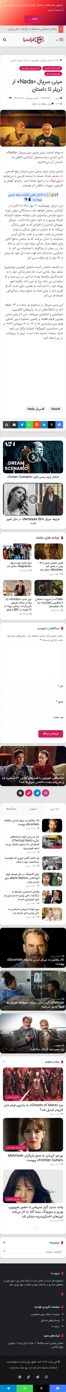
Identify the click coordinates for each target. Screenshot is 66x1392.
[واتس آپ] (29, 424)
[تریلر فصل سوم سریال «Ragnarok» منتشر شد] (17, 551)
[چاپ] (6, 424)
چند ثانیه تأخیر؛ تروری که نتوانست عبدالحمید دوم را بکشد (21, 860)
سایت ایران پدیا (26, 1343)
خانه (57, 60)
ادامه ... (33, 19)
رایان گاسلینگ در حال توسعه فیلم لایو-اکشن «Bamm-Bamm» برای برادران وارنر (22, 878)
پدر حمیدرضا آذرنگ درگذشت (47, 1049)
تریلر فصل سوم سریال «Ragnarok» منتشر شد (19, 565)
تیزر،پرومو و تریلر (53, 74)
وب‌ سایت (58, 717)
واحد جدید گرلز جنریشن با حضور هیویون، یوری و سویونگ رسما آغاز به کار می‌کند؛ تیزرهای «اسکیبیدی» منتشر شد (35, 1211)
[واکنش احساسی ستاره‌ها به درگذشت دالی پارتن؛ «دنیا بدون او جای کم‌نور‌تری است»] (52, 897)
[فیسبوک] (59, 424)
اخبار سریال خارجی (19, 60)
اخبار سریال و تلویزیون (41, 60)
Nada (54, 409)
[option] (33, 766)
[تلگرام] (22, 424)
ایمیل (59, 702)
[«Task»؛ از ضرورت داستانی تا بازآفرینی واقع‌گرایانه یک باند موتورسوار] (48, 588)
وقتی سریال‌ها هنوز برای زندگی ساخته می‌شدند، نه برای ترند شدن (35, 780)
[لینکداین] (44, 424)
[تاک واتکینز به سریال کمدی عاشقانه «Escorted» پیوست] (52, 826)
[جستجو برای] (4, 41)
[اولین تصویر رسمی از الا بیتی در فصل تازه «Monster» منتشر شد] (48, 551)
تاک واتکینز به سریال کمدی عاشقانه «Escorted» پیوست (21, 822)
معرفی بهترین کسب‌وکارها (50, 1343)
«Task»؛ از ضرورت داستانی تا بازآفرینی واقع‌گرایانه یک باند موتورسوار (49, 602)
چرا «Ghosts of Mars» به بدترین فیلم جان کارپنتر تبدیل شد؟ (33, 1107)
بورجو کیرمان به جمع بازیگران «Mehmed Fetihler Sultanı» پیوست (35, 1158)
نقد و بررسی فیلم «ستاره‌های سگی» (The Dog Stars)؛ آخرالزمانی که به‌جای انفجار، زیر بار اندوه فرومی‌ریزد (22, 843)
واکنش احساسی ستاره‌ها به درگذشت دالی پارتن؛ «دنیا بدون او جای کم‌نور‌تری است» (21, 896)
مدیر (57, 98)
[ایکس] (52, 424)
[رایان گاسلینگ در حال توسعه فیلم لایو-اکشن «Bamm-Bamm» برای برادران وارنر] (52, 879)
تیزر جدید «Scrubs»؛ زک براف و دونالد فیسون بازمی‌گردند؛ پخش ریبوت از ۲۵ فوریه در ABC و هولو (18, 604)
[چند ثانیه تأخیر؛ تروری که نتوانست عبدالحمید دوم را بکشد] (52, 863)
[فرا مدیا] (33, 40)
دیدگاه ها (11, 809)
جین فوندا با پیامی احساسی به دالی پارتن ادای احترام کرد (23, 911)
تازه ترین (55, 809)
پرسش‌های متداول (50, 1320)
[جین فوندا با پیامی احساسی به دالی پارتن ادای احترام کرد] (52, 914)
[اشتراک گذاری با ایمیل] (14, 424)
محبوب (33, 809)
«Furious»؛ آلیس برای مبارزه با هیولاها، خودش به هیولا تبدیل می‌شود (35, 1004)
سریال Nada (34, 409)
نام (60, 686)
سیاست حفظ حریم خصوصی (45, 1314)
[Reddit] (37, 424)
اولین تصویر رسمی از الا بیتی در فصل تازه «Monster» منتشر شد (51, 566)
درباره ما (56, 1326)
